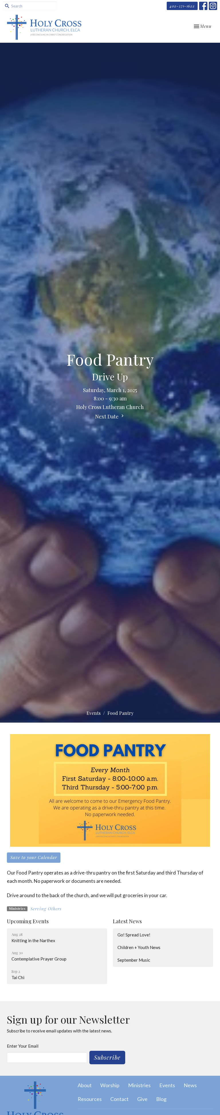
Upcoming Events (28, 921)
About (85, 1085)
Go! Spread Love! (133, 934)
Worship (109, 1085)
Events (94, 713)
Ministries (139, 1085)
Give (142, 1099)
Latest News (127, 921)
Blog (161, 1099)
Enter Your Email (22, 1046)
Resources (90, 1099)
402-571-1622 (182, 5)
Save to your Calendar (33, 857)
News (190, 1085)
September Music (133, 960)
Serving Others (46, 908)
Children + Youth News (138, 947)
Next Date (107, 416)
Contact (119, 1099)
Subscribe (107, 1057)
